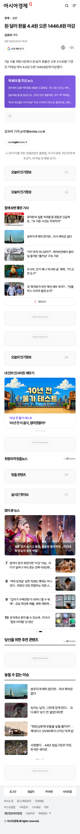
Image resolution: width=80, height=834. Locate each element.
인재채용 (39, 801)
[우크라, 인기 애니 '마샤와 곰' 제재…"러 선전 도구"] (14, 277)
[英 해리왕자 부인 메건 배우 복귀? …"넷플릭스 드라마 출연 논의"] (14, 294)
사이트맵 (67, 791)
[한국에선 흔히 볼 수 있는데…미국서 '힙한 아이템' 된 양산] (65, 626)
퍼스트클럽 (9, 807)
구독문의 (23, 807)
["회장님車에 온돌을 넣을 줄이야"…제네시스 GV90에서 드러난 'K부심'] (16, 735)
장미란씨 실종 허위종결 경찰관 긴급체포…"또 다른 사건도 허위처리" (40, 87)
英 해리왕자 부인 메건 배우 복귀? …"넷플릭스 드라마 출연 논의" (50, 289)
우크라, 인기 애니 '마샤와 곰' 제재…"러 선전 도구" (50, 271)
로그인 (12, 791)
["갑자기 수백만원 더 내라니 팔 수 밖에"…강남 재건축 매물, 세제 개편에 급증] (65, 608)
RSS (46, 807)
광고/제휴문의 (24, 801)
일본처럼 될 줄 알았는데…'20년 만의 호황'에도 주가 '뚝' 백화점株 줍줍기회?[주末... (40, 95)
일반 (14, 18)
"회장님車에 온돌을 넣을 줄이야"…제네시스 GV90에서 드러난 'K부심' (52, 729)
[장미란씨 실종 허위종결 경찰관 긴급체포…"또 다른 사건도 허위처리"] (14, 225)
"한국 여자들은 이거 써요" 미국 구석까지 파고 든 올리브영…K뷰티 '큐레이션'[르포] (40, 102)
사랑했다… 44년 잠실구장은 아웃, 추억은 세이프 (51, 747)
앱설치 (31, 791)
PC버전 (49, 791)
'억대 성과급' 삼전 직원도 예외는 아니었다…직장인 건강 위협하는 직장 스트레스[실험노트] (31, 586)
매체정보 (42, 813)
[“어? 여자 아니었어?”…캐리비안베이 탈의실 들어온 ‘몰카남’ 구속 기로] (14, 260)
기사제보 (36, 807)
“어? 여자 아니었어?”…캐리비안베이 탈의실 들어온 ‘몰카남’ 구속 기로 (50, 254)
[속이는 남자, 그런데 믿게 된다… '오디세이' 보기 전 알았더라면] (16, 716)
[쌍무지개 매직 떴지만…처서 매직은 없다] (14, 242)
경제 (6, 18)
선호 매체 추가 (17, 48)
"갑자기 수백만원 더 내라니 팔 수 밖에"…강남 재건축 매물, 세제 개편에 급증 (31, 604)
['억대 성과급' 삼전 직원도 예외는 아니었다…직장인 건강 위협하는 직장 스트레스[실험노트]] (65, 590)
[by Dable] (69, 641)
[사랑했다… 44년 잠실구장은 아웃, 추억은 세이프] (16, 754)
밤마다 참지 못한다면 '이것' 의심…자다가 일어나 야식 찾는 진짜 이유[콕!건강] (31, 567)
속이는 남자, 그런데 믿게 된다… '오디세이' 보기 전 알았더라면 (52, 710)
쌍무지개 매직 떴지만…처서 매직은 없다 (49, 236)
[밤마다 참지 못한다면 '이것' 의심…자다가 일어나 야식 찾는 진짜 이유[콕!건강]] (65, 571)
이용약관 (30, 813)
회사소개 (8, 801)
